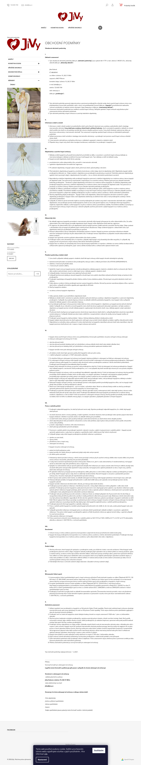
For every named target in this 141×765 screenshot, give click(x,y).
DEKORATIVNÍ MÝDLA (15, 72)
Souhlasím (99, 750)
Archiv (11, 258)
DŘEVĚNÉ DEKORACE (15, 68)
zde (45, 754)
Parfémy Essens (70, 744)
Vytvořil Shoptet (129, 759)
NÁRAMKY (11, 80)
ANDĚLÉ (10, 59)
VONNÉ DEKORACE (14, 76)
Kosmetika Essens (14, 63)
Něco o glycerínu (13, 247)
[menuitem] (43, 28)
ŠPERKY (12, 85)
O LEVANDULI (11, 252)
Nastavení (42, 759)
